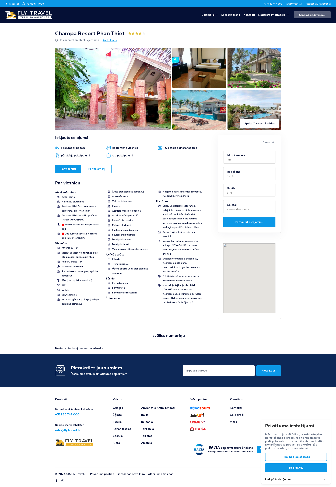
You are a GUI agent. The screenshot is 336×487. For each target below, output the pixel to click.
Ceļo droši (237, 414)
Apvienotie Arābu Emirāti (158, 407)
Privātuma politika (102, 474)
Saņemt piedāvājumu (312, 14)
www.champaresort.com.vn (177, 280)
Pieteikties (268, 370)
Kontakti (249, 14)
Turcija (117, 421)
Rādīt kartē (110, 40)
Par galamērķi (97, 168)
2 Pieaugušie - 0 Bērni (238, 209)
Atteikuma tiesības (160, 474)
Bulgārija (147, 421)
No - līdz (231, 176)
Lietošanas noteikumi (131, 474)
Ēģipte (117, 414)
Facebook (14, 3)
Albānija (146, 442)
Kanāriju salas (122, 428)
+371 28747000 (35, 3)
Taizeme (146, 435)
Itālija (144, 414)
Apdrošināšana (230, 14)
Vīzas (233, 421)
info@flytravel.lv (294, 3)
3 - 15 (229, 192)
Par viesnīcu (68, 168)
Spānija (118, 435)
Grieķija (118, 407)
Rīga (229, 159)
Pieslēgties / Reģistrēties (318, 3)
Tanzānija (147, 428)
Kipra (116, 442)
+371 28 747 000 (273, 3)
